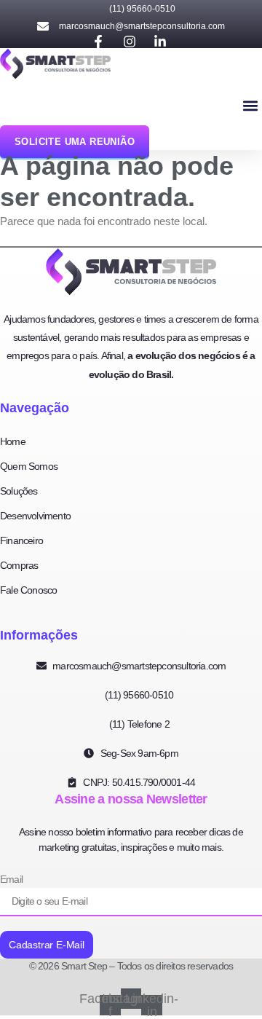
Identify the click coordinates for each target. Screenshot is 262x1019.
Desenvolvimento (35, 516)
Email (11, 879)
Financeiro (21, 540)
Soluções (19, 491)
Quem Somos (28, 466)
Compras (19, 565)
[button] (250, 106)
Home (12, 441)
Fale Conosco (28, 590)
